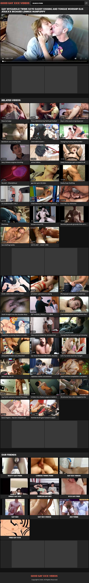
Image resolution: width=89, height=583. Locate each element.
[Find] (86, 3)
